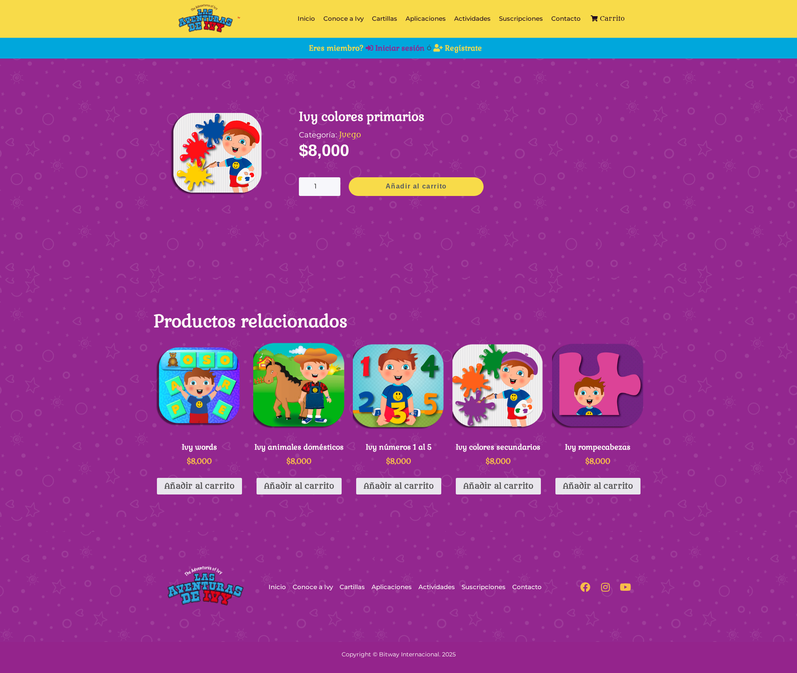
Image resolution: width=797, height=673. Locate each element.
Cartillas (384, 18)
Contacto (566, 18)
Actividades (472, 18)
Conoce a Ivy (343, 18)
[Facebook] (585, 587)
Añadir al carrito (416, 186)
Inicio (306, 18)
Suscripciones (521, 18)
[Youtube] (625, 587)
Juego (350, 134)
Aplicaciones (426, 18)
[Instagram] (605, 587)
